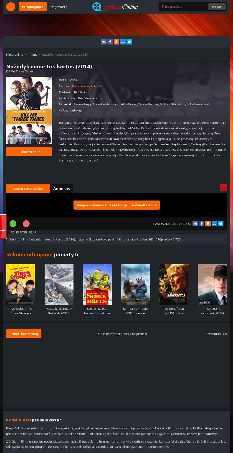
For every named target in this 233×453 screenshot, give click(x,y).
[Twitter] (129, 42)
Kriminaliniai (80, 86)
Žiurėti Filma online (28, 189)
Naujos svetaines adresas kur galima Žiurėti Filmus (116, 205)
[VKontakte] (103, 42)
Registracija (59, 7)
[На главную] (116, 7)
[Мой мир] (123, 42)
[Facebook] (110, 42)
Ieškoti (217, 7)
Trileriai (33, 54)
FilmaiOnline (14, 54)
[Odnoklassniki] (116, 42)
